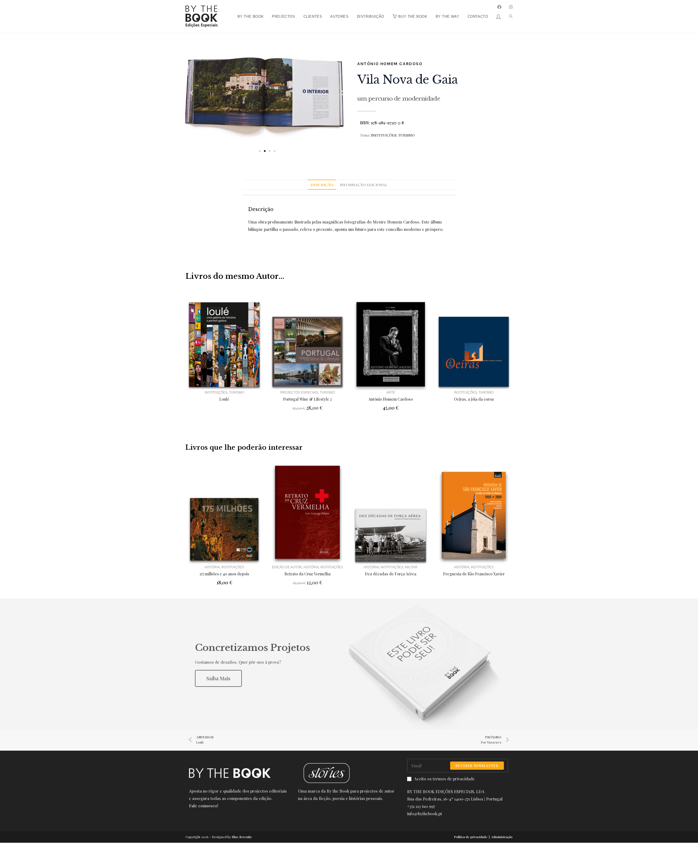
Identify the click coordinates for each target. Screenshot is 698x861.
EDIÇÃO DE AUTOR (287, 567)
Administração (502, 837)
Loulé (224, 399)
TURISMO (406, 135)
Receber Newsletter (477, 765)
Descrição (322, 184)
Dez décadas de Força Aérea (390, 573)
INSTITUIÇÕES (383, 135)
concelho (394, 229)
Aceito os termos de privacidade (444, 778)
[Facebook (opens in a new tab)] (499, 7)
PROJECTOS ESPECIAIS (299, 392)
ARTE (390, 392)
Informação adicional (363, 184)
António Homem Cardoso (390, 63)
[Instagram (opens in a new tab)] (511, 7)
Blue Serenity (242, 837)
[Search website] (509, 2)
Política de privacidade (471, 837)
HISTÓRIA (212, 567)
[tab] (322, 185)
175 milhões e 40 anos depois (224, 573)
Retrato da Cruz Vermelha (307, 573)
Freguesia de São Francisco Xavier (474, 573)
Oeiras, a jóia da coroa (474, 399)
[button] (260, 151)
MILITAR (411, 567)
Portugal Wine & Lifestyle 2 (307, 399)
